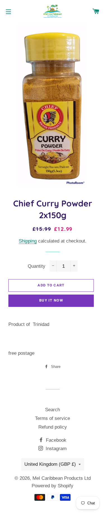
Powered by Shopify (52, 485)
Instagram (55, 448)
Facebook (55, 440)
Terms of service (52, 418)
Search (52, 409)
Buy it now (51, 300)
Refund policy (52, 427)
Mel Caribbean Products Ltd (61, 478)
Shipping (28, 241)
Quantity (36, 266)
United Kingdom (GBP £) (50, 464)
